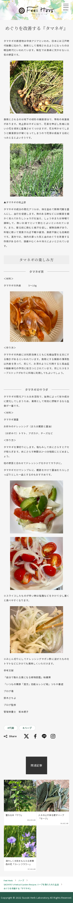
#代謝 (10, 728)
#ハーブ (27, 728)
